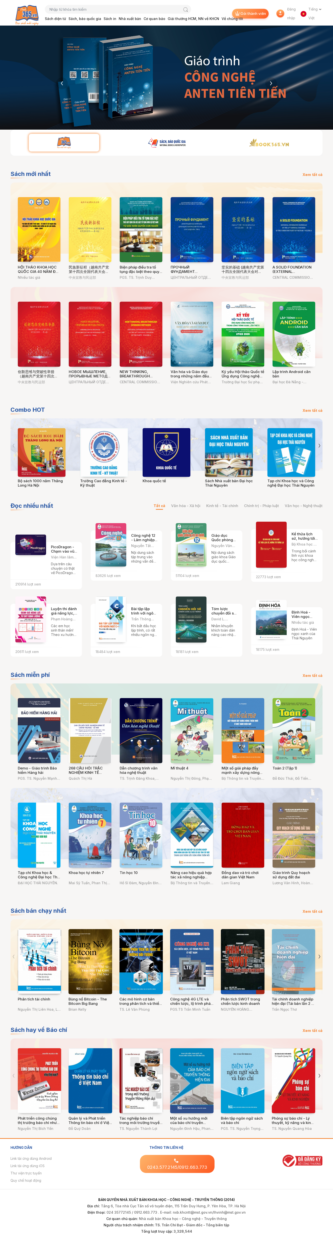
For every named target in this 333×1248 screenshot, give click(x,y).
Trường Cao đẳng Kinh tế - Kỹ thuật (103, 483)
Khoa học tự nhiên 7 (86, 872)
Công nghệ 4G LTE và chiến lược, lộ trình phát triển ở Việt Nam (191, 1003)
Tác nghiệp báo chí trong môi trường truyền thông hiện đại (140, 1122)
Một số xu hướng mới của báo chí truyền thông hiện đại (188, 1122)
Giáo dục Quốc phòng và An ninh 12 (223, 540)
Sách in (110, 19)
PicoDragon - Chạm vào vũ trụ (62, 551)
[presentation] (62, 83)
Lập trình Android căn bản (292, 373)
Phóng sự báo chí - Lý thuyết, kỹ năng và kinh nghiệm (292, 1122)
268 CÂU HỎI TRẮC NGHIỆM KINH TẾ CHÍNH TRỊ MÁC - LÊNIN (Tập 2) (89, 775)
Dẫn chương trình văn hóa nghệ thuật (138, 770)
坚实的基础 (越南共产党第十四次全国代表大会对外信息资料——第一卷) (243, 271)
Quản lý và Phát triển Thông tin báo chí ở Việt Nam (89, 1122)
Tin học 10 (129, 872)
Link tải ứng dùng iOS (27, 1166)
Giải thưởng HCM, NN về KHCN (193, 19)
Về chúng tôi (232, 19)
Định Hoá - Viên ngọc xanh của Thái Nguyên (304, 619)
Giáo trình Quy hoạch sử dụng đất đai (291, 874)
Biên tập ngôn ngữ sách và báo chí (242, 1120)
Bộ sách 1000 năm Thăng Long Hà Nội (40, 483)
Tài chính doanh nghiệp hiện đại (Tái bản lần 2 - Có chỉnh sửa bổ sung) (292, 1003)
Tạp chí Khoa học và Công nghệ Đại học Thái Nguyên (290, 483)
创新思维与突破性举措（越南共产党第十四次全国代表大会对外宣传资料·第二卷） (38, 378)
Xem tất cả (313, 174)
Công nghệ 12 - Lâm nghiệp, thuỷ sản (143, 540)
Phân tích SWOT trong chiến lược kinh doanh (240, 1001)
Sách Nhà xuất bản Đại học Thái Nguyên (229, 483)
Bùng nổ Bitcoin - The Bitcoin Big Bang (88, 1001)
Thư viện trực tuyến (26, 1173)
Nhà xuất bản (130, 19)
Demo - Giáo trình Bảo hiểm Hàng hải (37, 770)
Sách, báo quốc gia (85, 19)
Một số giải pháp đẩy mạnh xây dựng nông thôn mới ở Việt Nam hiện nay (241, 775)
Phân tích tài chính (34, 999)
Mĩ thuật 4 (179, 768)
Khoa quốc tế (154, 481)
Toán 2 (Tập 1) (285, 768)
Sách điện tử (55, 19)
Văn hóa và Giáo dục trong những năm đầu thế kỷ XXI (190, 376)
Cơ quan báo (154, 19)
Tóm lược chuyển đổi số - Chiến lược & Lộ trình (223, 615)
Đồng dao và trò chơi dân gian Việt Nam (240, 874)
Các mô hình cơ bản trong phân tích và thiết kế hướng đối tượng (139, 1003)
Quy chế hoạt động (25, 1180)
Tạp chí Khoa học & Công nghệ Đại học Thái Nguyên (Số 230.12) (39, 877)
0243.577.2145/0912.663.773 (177, 1167)
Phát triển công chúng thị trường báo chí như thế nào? (37, 1122)
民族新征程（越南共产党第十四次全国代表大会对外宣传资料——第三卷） (89, 271)
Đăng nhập (291, 13)
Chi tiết (66, 559)
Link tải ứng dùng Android (31, 1158)
